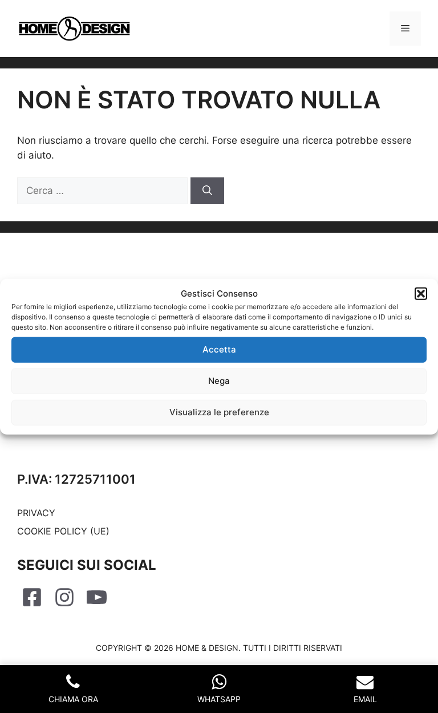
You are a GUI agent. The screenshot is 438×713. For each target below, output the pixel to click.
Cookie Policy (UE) (63, 531)
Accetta (219, 349)
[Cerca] (207, 191)
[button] (421, 293)
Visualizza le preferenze (219, 412)
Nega (219, 380)
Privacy (36, 512)
